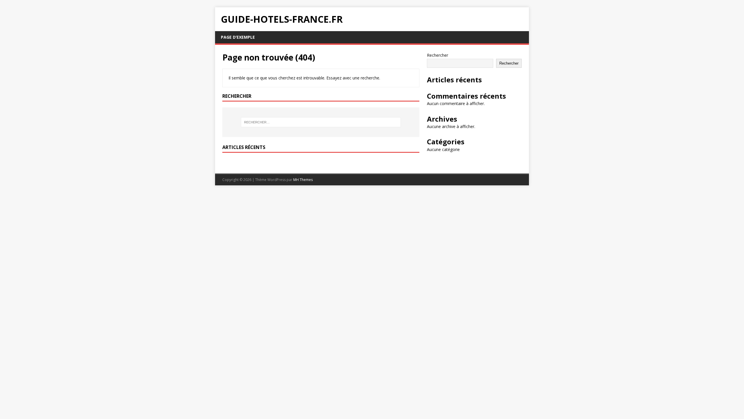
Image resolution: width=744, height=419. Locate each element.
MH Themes (303, 179)
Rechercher (437, 55)
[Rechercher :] (320, 122)
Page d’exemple (238, 37)
